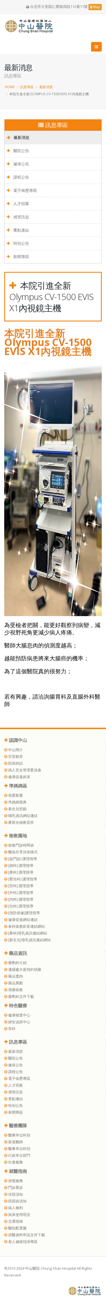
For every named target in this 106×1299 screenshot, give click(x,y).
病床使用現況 (18, 1214)
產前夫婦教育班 (20, 822)
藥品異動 (15, 983)
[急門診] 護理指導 (22, 858)
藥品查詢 (15, 976)
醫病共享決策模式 (22, 852)
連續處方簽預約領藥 (24, 969)
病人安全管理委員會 (24, 770)
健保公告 (20, 163)
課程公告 (20, 177)
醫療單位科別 (18, 1135)
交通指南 (15, 1221)
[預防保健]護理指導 (23, 913)
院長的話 (15, 763)
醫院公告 (20, 150)
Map (96, 7)
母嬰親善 (15, 795)
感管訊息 (20, 216)
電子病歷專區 (24, 190)
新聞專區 (20, 256)
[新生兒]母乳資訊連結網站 (29, 940)
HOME (9, 87)
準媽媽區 (17, 785)
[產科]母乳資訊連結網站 (27, 933)
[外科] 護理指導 (20, 892)
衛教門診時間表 (20, 845)
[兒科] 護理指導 (20, 906)
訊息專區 (27, 87)
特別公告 (20, 243)
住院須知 (15, 1194)
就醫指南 (17, 1171)
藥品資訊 (17, 953)
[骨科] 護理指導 (20, 885)
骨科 (11, 1028)
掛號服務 (15, 1180)
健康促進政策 (18, 776)
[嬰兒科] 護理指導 (22, 879)
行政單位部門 (18, 1155)
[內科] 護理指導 (20, 899)
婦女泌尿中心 (18, 1022)
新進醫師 (15, 1142)
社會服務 (15, 1162)
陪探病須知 (17, 1201)
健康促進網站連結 (22, 919)
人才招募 (20, 203)
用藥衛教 (15, 989)
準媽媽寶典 (17, 802)
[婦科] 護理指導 (20, 865)
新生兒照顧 (17, 809)
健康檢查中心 (18, 1015)
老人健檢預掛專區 (22, 1241)
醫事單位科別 (18, 1148)
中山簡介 (15, 749)
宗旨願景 (15, 756)
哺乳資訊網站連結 (22, 815)
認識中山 (17, 740)
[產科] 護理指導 (20, 872)
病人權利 (15, 1207)
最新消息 (46, 87)
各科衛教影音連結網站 (26, 926)
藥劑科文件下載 (20, 996)
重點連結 (20, 230)
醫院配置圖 (17, 1228)
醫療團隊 (17, 1125)
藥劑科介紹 (17, 962)
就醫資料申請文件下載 (26, 1235)
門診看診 (15, 1187)
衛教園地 (17, 835)
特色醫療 (17, 1005)
